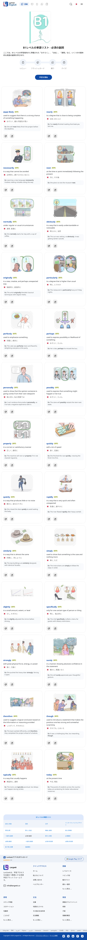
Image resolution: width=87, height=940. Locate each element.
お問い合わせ (37, 880)
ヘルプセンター (38, 884)
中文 (67, 930)
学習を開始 (43, 77)
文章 (34, 902)
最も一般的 (66, 884)
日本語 (61, 930)
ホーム (35, 871)
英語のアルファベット (69, 902)
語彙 (64, 866)
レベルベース (66, 871)
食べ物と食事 (9, 847)
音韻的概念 (66, 915)
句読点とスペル (38, 907)
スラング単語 (7, 902)
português (54, 930)
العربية (17, 930)
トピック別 (66, 875)
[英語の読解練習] (47, 4)
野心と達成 (28, 830)
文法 (34, 897)
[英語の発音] (42, 4)
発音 (64, 897)
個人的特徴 (68, 830)
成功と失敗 (8, 824)
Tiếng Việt (6, 930)
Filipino (24, 930)
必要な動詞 (8, 841)
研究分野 (7, 830)
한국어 (73, 930)
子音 (63, 911)
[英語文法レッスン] (32, 4)
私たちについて (38, 875)
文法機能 (36, 915)
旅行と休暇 (48, 836)
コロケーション (8, 907)
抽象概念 (27, 847)
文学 (46, 824)
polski (79, 930)
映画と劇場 (48, 830)
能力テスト (66, 880)
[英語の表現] (37, 4)
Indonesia (38, 930)
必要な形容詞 (69, 841)
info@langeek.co (13, 885)
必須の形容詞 (49, 841)
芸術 (26, 824)
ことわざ (6, 915)
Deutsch (45, 930)
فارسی (30, 930)
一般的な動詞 (29, 841)
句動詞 (5, 911)
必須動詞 (67, 836)
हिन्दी (12, 930)
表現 (5, 897)
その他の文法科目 (39, 911)
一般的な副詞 (9, 836)
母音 (63, 907)
